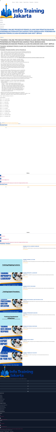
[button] (55, 37)
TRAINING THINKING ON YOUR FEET (30, 352)
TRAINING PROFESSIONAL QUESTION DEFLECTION (33, 299)
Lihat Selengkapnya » (25, 249)
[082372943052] (0, 235)
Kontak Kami (36, 2)
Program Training (25, 2)
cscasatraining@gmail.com (4, 239)
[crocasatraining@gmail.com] (0, 178)
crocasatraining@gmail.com (4, 179)
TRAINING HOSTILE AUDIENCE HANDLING (31, 246)
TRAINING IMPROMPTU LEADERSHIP (30, 272)
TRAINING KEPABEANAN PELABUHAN (30, 312)
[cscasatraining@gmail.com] (0, 238)
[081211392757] (0, 175)
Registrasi (20, 2)
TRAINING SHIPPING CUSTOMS (29, 259)
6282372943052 (2, 423)
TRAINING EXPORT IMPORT (28, 339)
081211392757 (2, 176)
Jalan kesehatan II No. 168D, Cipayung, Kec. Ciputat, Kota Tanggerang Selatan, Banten (14, 182)
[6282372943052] (0, 422)
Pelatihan (17, 2)
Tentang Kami (31, 2)
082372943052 (2, 236)
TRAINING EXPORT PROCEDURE (29, 286)
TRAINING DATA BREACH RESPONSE (30, 326)
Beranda (13, 2)
